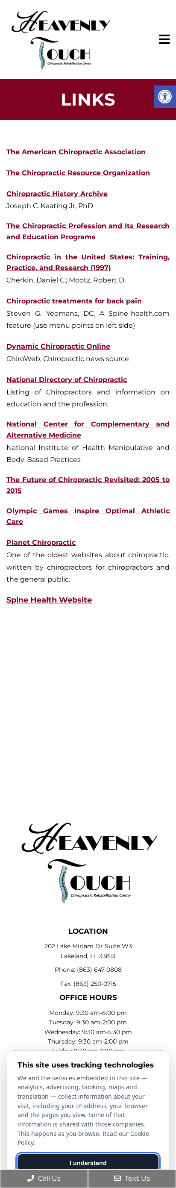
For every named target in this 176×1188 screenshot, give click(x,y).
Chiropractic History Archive (57, 194)
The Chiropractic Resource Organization (78, 173)
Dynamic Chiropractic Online (58, 346)
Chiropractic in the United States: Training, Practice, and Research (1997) (88, 262)
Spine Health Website (49, 600)
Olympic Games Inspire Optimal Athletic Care (88, 516)
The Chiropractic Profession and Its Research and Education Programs (88, 231)
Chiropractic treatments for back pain (74, 301)
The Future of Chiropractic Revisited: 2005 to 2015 (88, 485)
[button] (165, 96)
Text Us (136, 1178)
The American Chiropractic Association (76, 152)
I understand (88, 1162)
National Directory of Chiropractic (66, 380)
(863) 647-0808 (99, 969)
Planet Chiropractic (41, 542)
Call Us (48, 1178)
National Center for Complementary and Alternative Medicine (88, 429)
